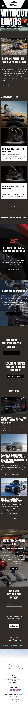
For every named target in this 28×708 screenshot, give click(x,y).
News (20, 664)
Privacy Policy (14, 701)
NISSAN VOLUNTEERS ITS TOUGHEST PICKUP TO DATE (14, 60)
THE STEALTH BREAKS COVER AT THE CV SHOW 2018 (13, 150)
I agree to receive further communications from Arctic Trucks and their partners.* (14, 619)
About (10, 669)
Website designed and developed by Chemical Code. (14, 696)
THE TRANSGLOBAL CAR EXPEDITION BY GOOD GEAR (11, 500)
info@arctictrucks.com (14, 684)
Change (20, 694)
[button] (4, 85)
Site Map (8, 701)
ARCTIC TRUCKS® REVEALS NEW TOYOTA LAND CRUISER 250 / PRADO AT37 (14, 420)
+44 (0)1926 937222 (14, 682)
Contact (20, 669)
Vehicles (10, 664)
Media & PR (20, 668)
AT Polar (10, 666)
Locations (20, 666)
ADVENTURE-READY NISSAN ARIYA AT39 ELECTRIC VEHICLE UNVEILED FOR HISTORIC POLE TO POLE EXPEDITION (14, 458)
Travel (10, 668)
